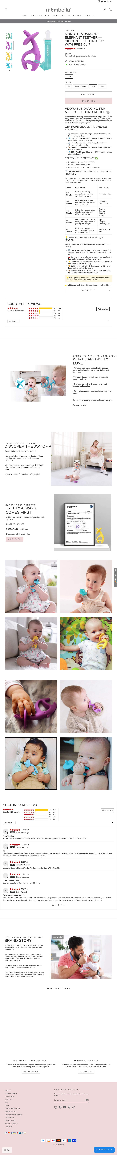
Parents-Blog (75, 15)
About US (8, 1090)
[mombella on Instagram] (55, 1107)
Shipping (77, 56)
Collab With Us (9, 1096)
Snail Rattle (103, 229)
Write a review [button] (103, 309)
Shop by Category (40, 15)
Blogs (6, 1102)
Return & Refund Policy (12, 1108)
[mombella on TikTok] (73, 1107)
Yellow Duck (103, 203)
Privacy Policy (9, 1117)
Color (68, 82)
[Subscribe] (87, 1100)
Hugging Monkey (102, 214)
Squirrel (101, 220)
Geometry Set (104, 224)
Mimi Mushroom (105, 194)
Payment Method (10, 1111)
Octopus (102, 222)
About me (90, 15)
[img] (15, 830)
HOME (24, 15)
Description (89, 290)
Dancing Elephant (102, 210)
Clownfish (102, 201)
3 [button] (58, 905)
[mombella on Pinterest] (69, 1107)
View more (14, 539)
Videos (7, 1105)
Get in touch (31, 1071)
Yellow (102, 86)
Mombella (70, 30)
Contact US (8, 1127)
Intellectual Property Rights (14, 1114)
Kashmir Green (80, 86)
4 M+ (69, 76)
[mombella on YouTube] (64, 1107)
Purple (92, 86)
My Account (8, 1099)
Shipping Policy (10, 1120)
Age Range (71, 73)
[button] (70, 49)
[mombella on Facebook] (60, 1107)
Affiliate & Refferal (11, 1093)
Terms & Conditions (11, 1123)
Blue (68, 86)
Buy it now (88, 101)
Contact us (86, 1071)
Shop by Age (59, 15)
